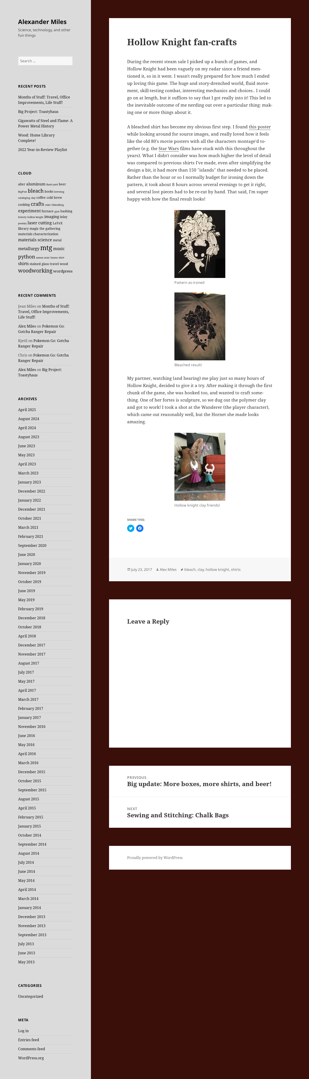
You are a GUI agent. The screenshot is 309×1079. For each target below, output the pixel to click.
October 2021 (29, 518)
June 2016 (26, 735)
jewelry (22, 223)
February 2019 (30, 608)
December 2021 (31, 509)
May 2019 (26, 599)
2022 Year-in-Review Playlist (42, 149)
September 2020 (32, 545)
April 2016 (27, 753)
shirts (23, 263)
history (22, 217)
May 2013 (26, 961)
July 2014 (26, 862)
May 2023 (26, 454)
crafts (37, 203)
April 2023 (27, 464)
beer (62, 184)
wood (64, 264)
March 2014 (28, 898)
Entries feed (28, 1039)
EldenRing (58, 204)
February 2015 (30, 817)
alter (21, 184)
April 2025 (27, 409)
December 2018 (31, 617)
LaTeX (57, 223)
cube (48, 204)
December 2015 (31, 771)
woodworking (35, 270)
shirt (61, 257)
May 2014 (26, 880)
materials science (35, 239)
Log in (23, 1030)
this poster (260, 127)
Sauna (54, 257)
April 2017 (27, 690)
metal (57, 240)
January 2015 (29, 826)
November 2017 (31, 654)
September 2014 (32, 844)
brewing (59, 191)
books (49, 191)
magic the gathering (45, 228)
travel (54, 264)
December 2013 (31, 916)
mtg (46, 247)
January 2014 (29, 907)
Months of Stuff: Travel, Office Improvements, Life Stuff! (44, 312)
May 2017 (26, 681)
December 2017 (31, 645)
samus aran (43, 257)
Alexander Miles (42, 21)
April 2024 (27, 427)
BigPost (22, 191)
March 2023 (28, 473)
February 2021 (30, 536)
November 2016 (31, 726)
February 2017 (30, 708)
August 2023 (28, 436)
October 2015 (29, 780)
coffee (41, 197)
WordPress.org (31, 1057)
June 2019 (26, 590)
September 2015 (32, 789)
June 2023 (26, 445)
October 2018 (29, 626)
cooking (24, 204)
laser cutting (40, 222)
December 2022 (31, 491)
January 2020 (29, 563)
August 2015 (28, 799)
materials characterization (38, 234)
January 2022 (29, 500)
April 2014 (27, 889)
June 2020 (26, 554)
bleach (36, 190)
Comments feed (31, 1048)
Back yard (52, 184)
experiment (29, 210)
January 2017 (29, 717)
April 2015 (27, 808)
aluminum (35, 184)
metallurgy (28, 248)
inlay (63, 217)
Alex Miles (27, 326)
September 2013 (32, 934)
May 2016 (26, 744)
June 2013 (26, 952)
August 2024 (28, 418)
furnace (48, 211)
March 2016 (28, 762)
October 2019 (29, 581)
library (23, 228)
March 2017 (28, 699)
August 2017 (28, 663)
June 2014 (26, 871)
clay (33, 197)
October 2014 (29, 835)
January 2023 (29, 482)
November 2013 (31, 925)
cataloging (24, 197)
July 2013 (26, 943)
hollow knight (35, 217)
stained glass (39, 264)
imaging (51, 216)
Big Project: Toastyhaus (38, 111)
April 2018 (27, 636)
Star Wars (169, 148)
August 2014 (28, 853)
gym (57, 211)
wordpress (63, 271)
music (59, 248)
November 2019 (31, 572)
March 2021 (28, 527)
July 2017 (26, 672)
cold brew (54, 197)
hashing (66, 211)
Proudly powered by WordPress (155, 857)
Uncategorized (30, 996)
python (26, 256)
